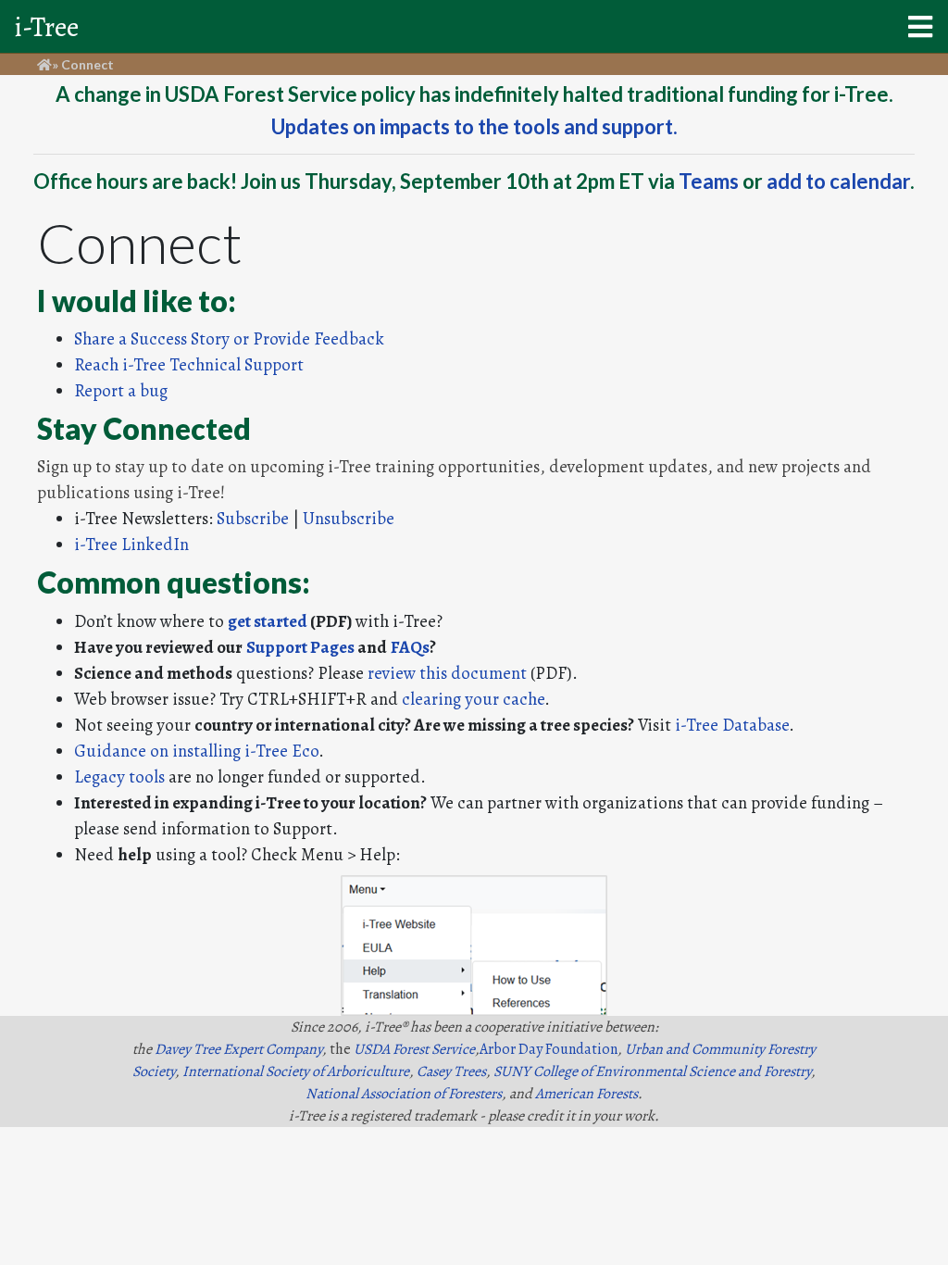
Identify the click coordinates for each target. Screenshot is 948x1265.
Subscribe (253, 518)
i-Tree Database (732, 724)
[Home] (44, 64)
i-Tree (47, 26)
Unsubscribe (348, 518)
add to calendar (838, 181)
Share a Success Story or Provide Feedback (229, 338)
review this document (447, 672)
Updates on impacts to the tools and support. (474, 126)
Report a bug (121, 390)
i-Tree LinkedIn (131, 544)
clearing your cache (473, 698)
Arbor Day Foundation (548, 1049)
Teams (709, 181)
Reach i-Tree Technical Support (189, 364)
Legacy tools (119, 776)
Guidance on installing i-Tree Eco (196, 750)
